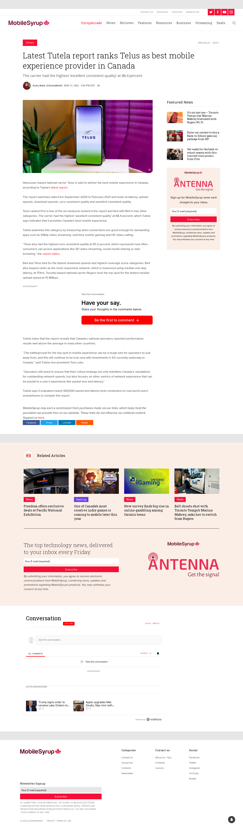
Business (183, 23)
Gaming (81, 499)
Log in (148, 623)
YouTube (194, 773)
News (110, 23)
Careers (159, 768)
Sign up (156, 623)
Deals (221, 23)
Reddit (84, 422)
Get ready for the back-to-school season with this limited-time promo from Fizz (203, 154)
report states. (51, 254)
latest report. (59, 187)
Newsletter (192, 12)
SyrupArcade (91, 23)
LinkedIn (67, 422)
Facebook (31, 422)
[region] (94, 668)
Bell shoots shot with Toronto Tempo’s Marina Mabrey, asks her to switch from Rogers (196, 512)
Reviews (127, 23)
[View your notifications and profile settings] (158, 653)
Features (145, 23)
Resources (164, 23)
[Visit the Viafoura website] (154, 719)
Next (216, 43)
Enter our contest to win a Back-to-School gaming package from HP (203, 136)
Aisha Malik (39, 85)
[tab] (35, 653)
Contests (177, 12)
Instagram (194, 768)
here (41, 417)
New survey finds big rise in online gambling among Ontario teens (146, 510)
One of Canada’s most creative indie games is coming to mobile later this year (95, 512)
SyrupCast (162, 12)
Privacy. (51, 820)
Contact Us (146, 12)
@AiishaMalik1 (54, 85)
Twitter (49, 422)
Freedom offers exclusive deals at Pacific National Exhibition (44, 510)
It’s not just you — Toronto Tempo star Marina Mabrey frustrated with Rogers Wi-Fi (202, 117)
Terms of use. (64, 820)
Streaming (203, 23)
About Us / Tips (163, 757)
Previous (204, 43)
